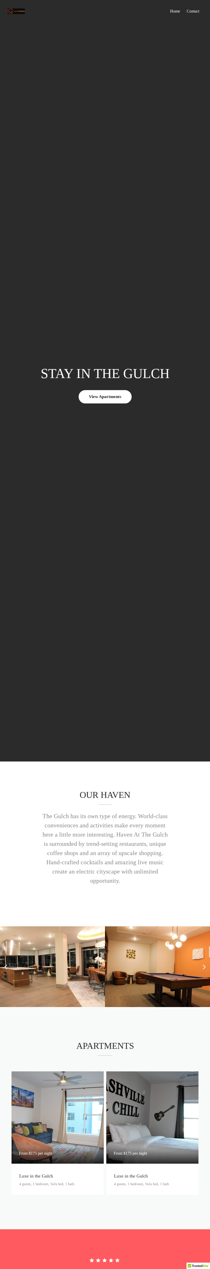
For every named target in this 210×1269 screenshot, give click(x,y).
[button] (6, 966)
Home (175, 11)
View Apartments (105, 396)
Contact (193, 11)
